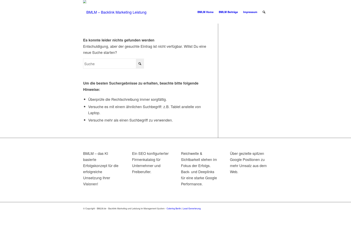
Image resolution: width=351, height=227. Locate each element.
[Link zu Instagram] (259, 207)
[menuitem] (205, 12)
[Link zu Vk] (228, 207)
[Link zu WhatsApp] (265, 207)
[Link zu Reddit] (234, 207)
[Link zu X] (216, 207)
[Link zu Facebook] (240, 207)
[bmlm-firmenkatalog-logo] (119, 12)
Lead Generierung (192, 208)
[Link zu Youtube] (222, 207)
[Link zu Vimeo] (253, 207)
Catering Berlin (174, 208)
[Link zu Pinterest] (247, 207)
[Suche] (264, 12)
